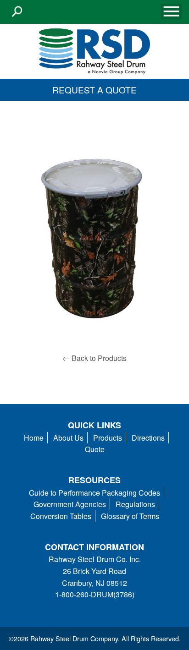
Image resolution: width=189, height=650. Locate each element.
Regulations (135, 504)
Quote (95, 449)
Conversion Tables (60, 516)
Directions (148, 437)
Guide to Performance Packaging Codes (94, 492)
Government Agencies (69, 504)
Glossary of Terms (130, 516)
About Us (68, 437)
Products (107, 437)
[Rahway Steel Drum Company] (94, 50)
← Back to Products (94, 358)
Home (34, 437)
